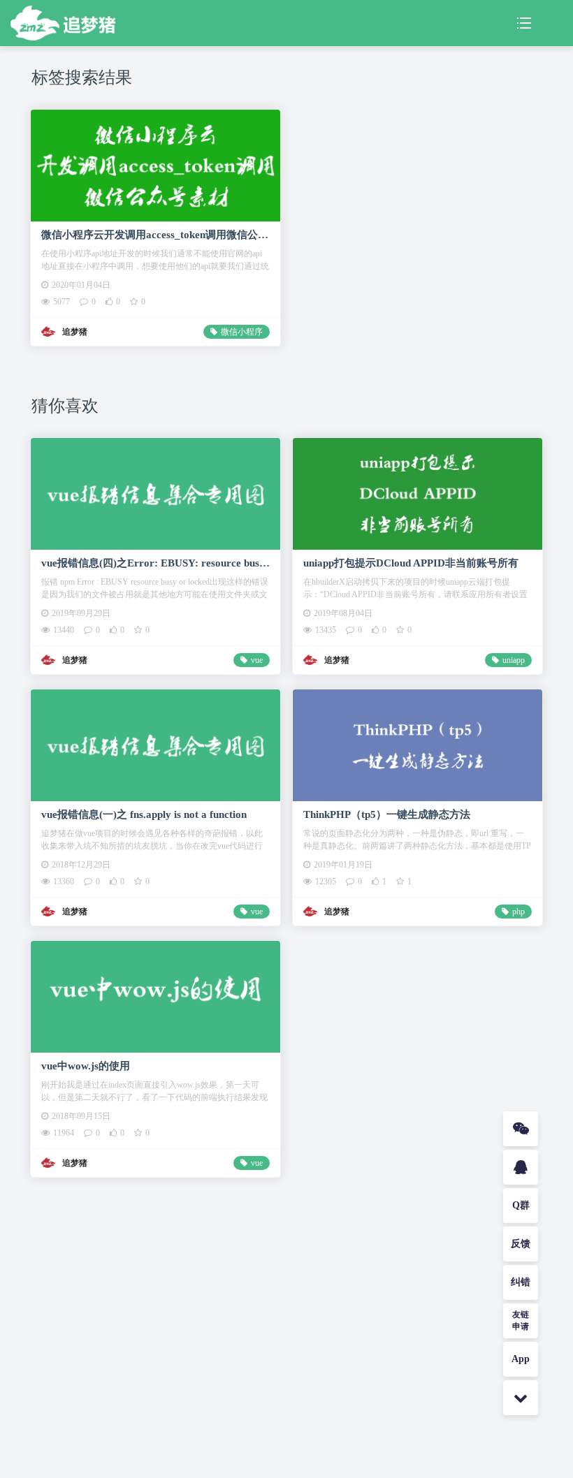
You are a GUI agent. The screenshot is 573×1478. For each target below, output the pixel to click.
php (518, 911)
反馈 (520, 1243)
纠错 (520, 1282)
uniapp (513, 660)
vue (257, 660)
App (521, 1359)
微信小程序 (242, 332)
